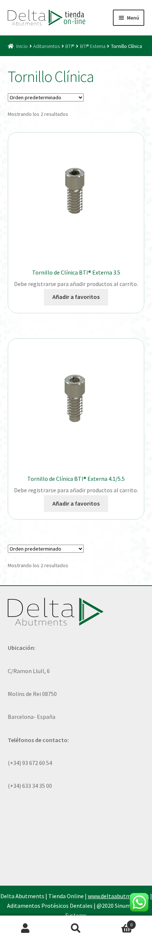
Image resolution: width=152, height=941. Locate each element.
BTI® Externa (93, 46)
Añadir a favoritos (76, 296)
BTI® (69, 46)
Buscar (76, 928)
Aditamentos (46, 46)
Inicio (22, 46)
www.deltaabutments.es (118, 896)
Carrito (117, 922)
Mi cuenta (25, 928)
